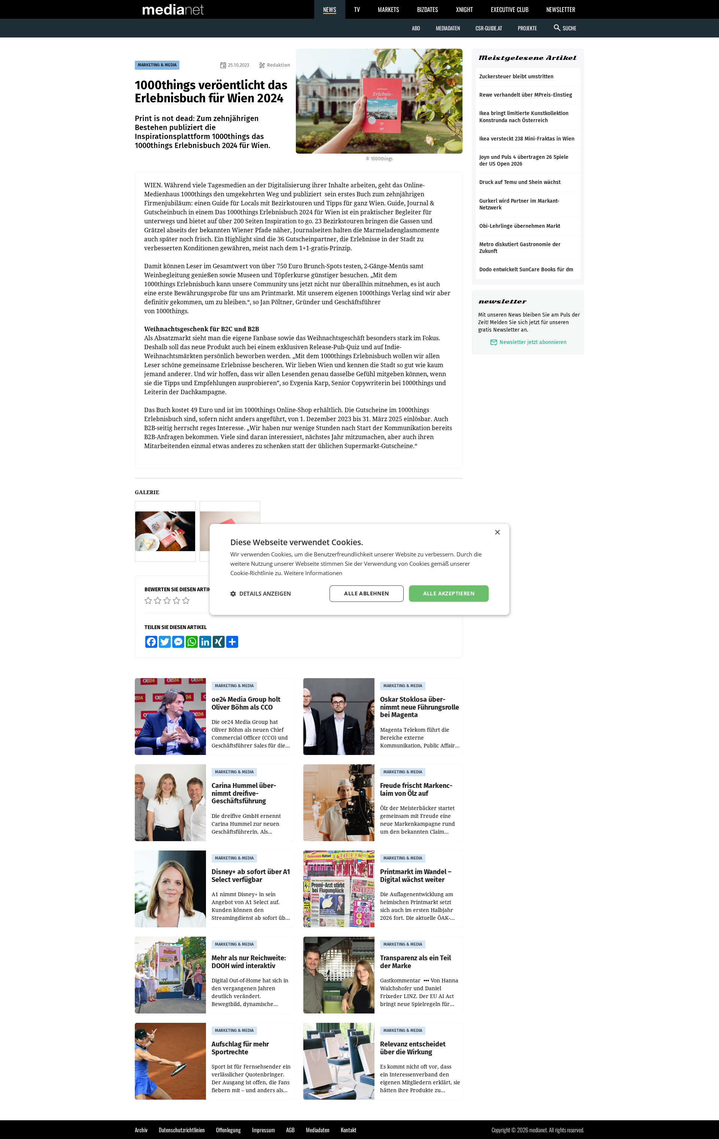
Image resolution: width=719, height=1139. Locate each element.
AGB (290, 1130)
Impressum (263, 1130)
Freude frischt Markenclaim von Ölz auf (416, 789)
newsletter (502, 301)
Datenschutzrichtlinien (182, 1130)
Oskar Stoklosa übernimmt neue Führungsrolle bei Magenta (419, 707)
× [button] (497, 532)
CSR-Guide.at (489, 28)
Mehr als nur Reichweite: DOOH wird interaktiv (249, 962)
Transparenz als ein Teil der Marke (415, 962)
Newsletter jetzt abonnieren (528, 342)
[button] (260, 593)
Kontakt (349, 1130)
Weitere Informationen (313, 573)
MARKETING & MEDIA (157, 65)
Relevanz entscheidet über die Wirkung (413, 1048)
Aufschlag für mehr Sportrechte (240, 1048)
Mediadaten (448, 28)
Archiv (141, 1130)
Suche (564, 27)
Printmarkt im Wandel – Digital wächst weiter (415, 875)
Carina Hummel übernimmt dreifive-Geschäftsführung (244, 793)
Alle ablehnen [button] (366, 593)
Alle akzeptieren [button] (448, 593)
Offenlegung (228, 1130)
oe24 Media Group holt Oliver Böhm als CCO (246, 703)
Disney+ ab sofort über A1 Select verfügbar (251, 875)
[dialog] (359, 569)
